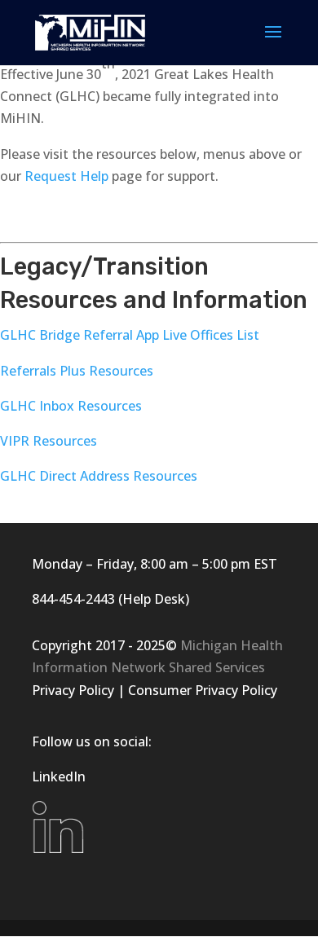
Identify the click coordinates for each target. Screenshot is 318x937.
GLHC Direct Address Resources (98, 476)
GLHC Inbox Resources (71, 406)
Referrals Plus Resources (76, 371)
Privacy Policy (73, 690)
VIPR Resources (48, 441)
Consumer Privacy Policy (202, 690)
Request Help (66, 176)
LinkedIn (59, 776)
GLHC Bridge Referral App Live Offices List (129, 335)
